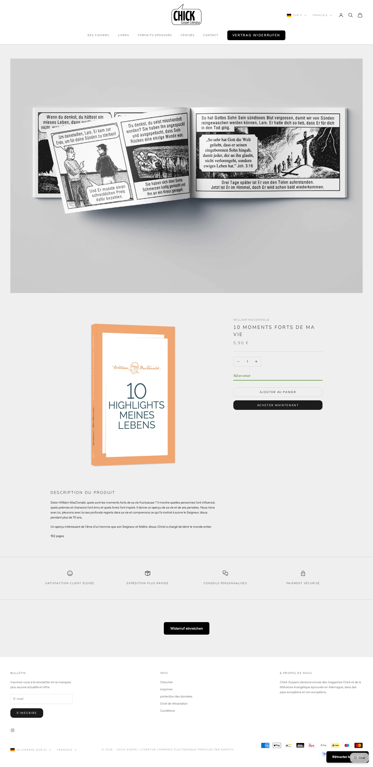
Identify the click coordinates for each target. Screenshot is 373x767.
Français (320, 15)
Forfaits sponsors (155, 35)
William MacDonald (251, 320)
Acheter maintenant (278, 405)
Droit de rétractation (174, 703)
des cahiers (98, 35)
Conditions (167, 711)
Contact (210, 35)
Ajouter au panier (278, 392)
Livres (123, 35)
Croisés (187, 35)
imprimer (166, 689)
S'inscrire (27, 713)
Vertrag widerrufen (256, 35)
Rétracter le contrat (347, 757)
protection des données (176, 696)
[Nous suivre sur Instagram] (12, 730)
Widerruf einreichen (186, 628)
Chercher (166, 682)
